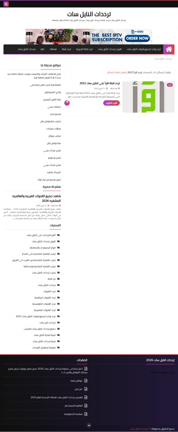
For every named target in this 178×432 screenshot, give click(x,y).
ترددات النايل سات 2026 (163, 372)
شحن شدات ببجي (52, 150)
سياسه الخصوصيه (73, 414)
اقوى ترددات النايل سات (110, 49)
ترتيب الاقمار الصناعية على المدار (39, 254)
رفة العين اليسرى (52, 99)
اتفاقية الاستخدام (74, 405)
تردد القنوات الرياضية (45, 297)
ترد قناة (52, 279)
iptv (42, 49)
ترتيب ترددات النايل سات (44, 272)
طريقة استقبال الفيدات (44, 347)
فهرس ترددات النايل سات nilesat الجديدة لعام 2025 (57, 397)
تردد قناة (66, 49)
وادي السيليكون (52, 92)
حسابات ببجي (54, 106)
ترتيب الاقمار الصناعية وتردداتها (40, 266)
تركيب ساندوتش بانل (50, 121)
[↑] (89, 425)
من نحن (79, 389)
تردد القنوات (49, 291)
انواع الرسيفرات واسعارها (43, 247)
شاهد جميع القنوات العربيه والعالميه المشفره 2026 (36, 198)
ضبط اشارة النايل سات (45, 335)
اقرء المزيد (111, 103)
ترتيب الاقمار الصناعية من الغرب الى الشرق (34, 260)
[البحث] (6, 4)
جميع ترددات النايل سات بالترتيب (40, 329)
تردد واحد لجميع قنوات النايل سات (144, 49)
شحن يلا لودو (54, 157)
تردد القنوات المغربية (45, 310)
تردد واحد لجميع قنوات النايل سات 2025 (36, 316)
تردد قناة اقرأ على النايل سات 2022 (100, 83)
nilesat (53, 49)
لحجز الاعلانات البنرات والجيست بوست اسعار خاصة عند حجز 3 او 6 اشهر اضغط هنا (34, 76)
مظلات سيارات (53, 128)
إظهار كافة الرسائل (116, 72)
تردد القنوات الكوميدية (44, 304)
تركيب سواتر (54, 136)
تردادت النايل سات (47, 285)
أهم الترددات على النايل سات (41, 235)
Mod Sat (54, 205)
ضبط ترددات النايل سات (44, 341)
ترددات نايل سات (47, 322)
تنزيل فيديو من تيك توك (49, 179)
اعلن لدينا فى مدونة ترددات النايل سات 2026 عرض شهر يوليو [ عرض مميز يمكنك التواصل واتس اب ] (47, 371)
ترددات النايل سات (26, 49)
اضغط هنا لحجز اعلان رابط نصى (45, 85)
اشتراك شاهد (54, 172)
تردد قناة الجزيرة (84, 49)
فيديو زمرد (55, 114)
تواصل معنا (77, 380)
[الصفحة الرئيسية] (169, 49)
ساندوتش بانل (54, 143)
